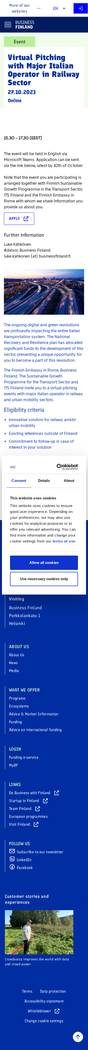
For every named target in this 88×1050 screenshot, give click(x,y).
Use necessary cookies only (44, 579)
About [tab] (69, 480)
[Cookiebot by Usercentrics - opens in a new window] (59, 467)
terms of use (64, 541)
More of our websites (19, 8)
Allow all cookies (44, 562)
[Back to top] (78, 1037)
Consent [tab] (18, 480)
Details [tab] (44, 480)
